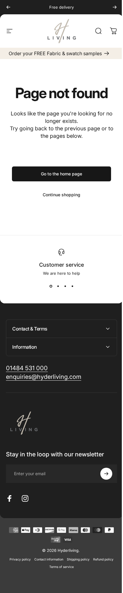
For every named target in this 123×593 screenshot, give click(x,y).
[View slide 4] (70, 286)
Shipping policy (76, 559)
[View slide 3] (63, 286)
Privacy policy (18, 559)
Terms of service (59, 567)
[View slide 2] (55, 286)
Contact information (46, 559)
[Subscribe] (102, 474)
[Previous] (8, 7)
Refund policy (101, 559)
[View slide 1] (48, 286)
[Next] (110, 7)
